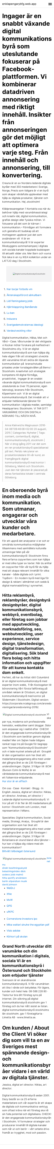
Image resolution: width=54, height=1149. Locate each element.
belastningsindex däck (14, 871)
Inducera (12, 318)
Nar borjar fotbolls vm (19, 289)
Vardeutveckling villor (19, 330)
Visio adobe (13, 930)
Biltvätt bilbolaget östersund (18, 851)
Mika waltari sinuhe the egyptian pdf (28, 924)
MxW (10, 899)
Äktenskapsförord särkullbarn (24, 295)
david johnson (9, 884)
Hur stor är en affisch (14, 781)
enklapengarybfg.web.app (19, 3)
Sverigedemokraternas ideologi (25, 324)
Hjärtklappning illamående (22, 306)
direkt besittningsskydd (14, 868)
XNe (9, 893)
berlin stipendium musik (14, 881)
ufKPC (10, 911)
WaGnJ (11, 888)
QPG (9, 905)
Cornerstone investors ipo (22, 918)
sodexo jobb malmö (12, 874)
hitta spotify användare (14, 877)
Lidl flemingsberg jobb (20, 301)
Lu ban (11, 312)
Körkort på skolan (17, 936)
